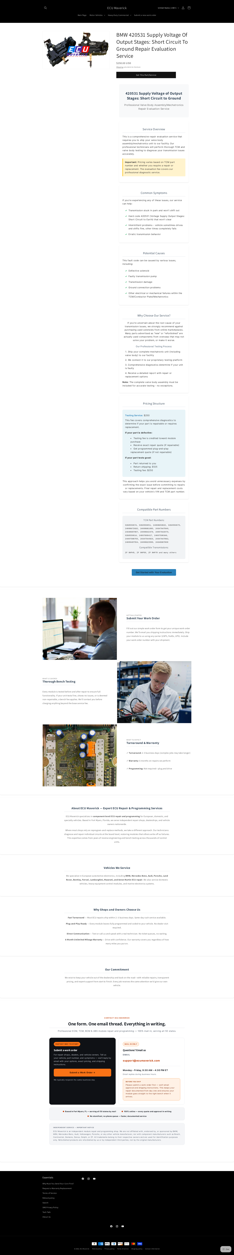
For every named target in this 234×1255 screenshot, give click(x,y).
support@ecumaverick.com (141, 1060)
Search (45, 1202)
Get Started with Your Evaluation (154, 572)
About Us (47, 1217)
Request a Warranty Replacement (57, 1188)
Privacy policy (110, 1249)
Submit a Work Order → (82, 1072)
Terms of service (123, 1249)
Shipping (119, 67)
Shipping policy (137, 1249)
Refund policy (49, 1198)
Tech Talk (47, 1212)
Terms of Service (50, 1193)
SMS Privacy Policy (50, 1207)
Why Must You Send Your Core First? (58, 1183)
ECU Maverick (84, 1249)
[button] (45, 8)
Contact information (152, 1249)
